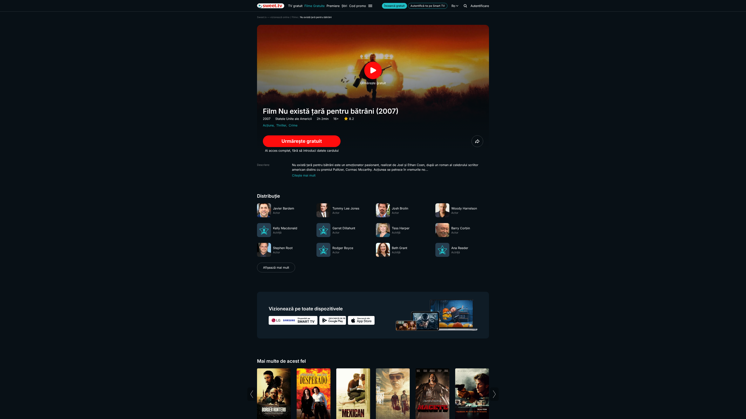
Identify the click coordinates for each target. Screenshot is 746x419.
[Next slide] (494, 394)
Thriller (281, 125)
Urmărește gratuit (301, 141)
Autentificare (480, 6)
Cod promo (357, 6)
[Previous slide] (251, 394)
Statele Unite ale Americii (293, 119)
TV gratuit (295, 6)
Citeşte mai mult (303, 175)
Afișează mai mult (276, 267)
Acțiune (268, 125)
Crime (293, 125)
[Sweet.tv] (270, 5)
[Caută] (465, 6)
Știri (344, 6)
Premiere (333, 6)
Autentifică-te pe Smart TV (427, 5)
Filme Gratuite (314, 6)
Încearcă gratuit (394, 5)
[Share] (477, 141)
